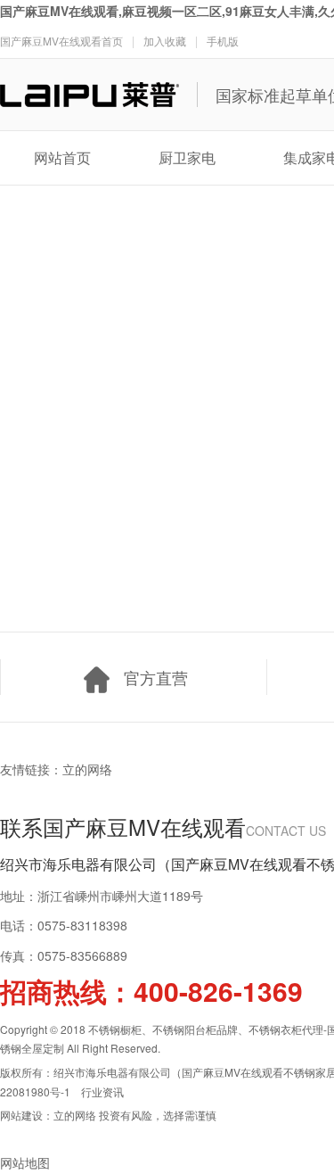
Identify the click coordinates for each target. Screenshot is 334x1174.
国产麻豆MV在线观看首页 (61, 40)
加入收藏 (164, 40)
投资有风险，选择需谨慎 (157, 1114)
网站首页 (62, 157)
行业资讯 (102, 1091)
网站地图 (25, 1162)
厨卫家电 (187, 157)
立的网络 (87, 769)
